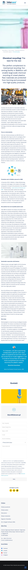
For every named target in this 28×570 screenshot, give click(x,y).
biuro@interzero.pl (8, 540)
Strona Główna (5, 50)
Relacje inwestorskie (5, 516)
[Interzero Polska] (9, 2)
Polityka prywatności (5, 507)
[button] (25, 3)
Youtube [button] (5, 552)
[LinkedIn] (14, 490)
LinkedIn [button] (5, 550)
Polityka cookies (4, 510)
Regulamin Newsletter (6, 519)
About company (11, 50)
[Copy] (17, 490)
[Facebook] (10, 490)
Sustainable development (19, 50)
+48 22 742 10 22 (7, 538)
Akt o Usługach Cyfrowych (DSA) (8, 522)
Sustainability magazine (7, 51)
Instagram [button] (5, 555)
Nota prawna (4, 513)
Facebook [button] (5, 548)
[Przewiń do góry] (25, 567)
